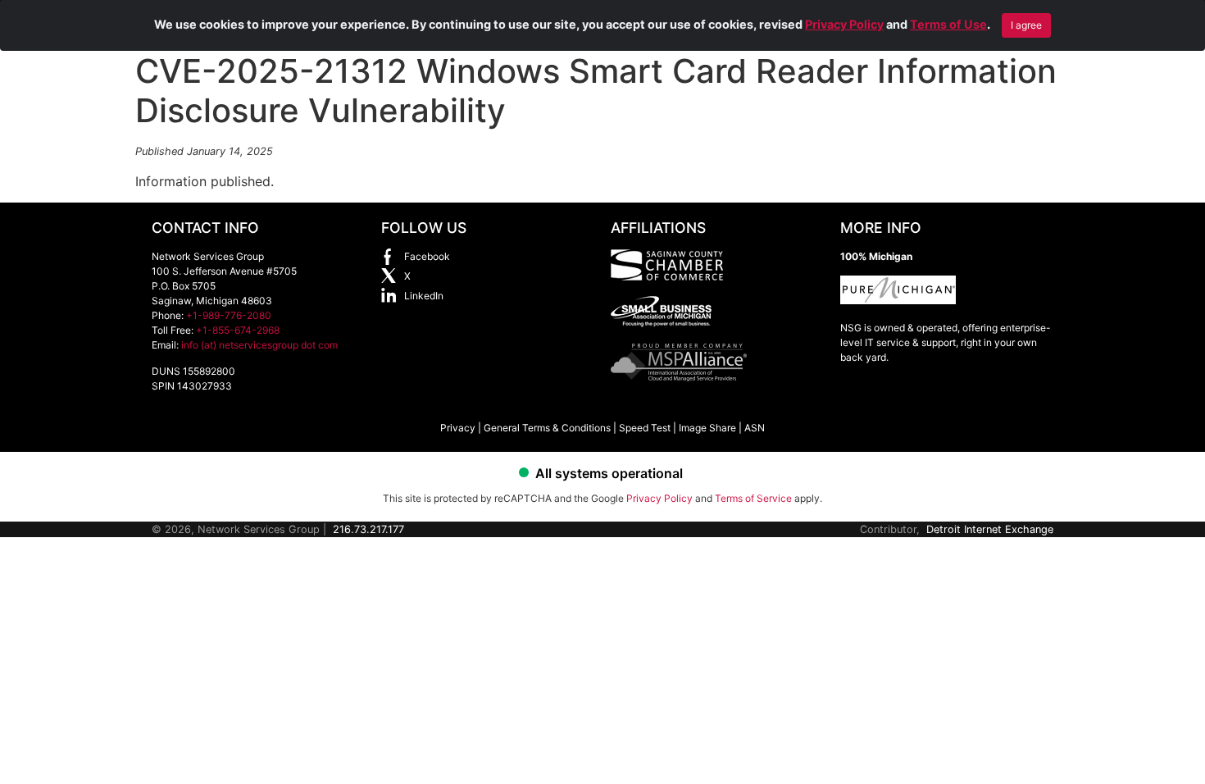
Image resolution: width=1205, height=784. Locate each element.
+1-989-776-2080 (228, 315)
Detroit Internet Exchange (989, 529)
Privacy (457, 428)
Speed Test (645, 428)
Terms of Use (948, 24)
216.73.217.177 (368, 529)
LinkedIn (423, 295)
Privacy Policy (844, 24)
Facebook (427, 256)
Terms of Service (753, 498)
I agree (1026, 25)
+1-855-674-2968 (238, 330)
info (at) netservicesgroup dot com (259, 345)
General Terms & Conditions (547, 428)
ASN (754, 428)
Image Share (707, 428)
